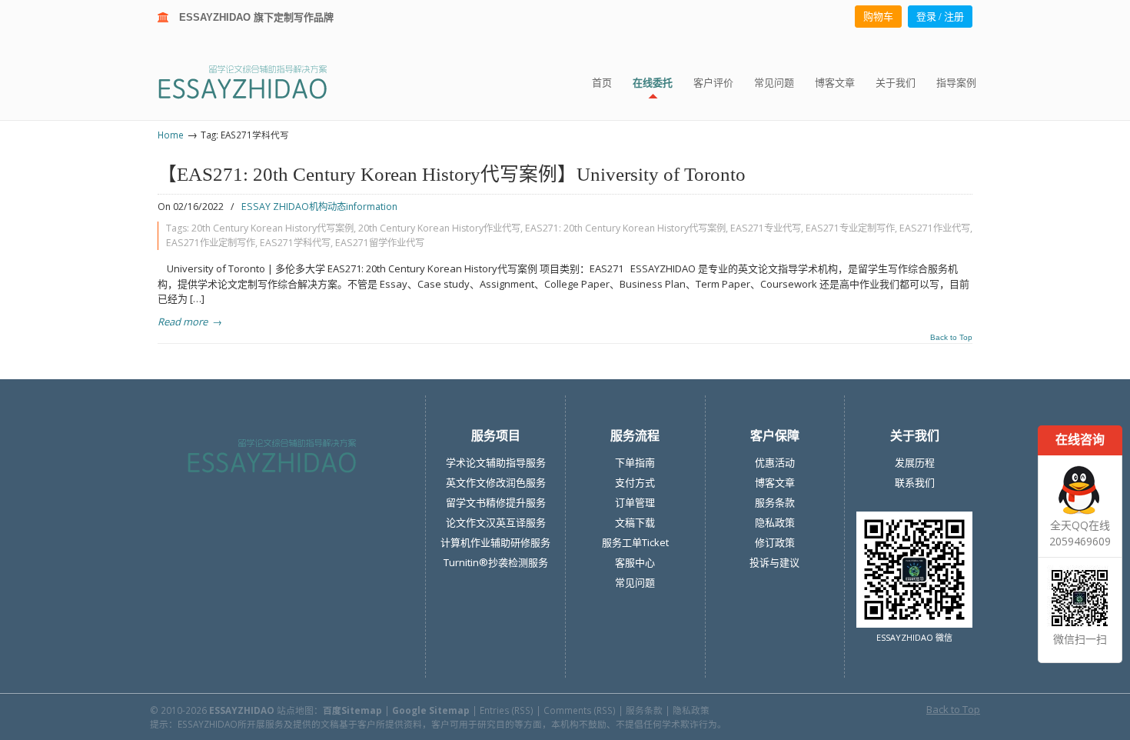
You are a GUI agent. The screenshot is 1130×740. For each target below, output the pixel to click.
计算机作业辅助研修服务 (495, 542)
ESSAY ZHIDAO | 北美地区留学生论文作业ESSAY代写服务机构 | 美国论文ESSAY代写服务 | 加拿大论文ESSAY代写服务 (256, 81)
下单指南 (635, 462)
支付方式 (635, 482)
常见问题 (635, 582)
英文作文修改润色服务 (496, 482)
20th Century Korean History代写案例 (272, 228)
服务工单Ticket (635, 542)
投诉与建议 (774, 562)
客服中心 (635, 562)
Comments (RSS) (579, 710)
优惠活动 (775, 462)
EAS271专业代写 (765, 228)
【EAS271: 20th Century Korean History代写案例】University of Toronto (452, 174)
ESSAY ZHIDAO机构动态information (319, 206)
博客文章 (775, 482)
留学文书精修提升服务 (496, 502)
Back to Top (951, 338)
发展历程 (915, 462)
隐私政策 (775, 522)
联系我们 (915, 482)
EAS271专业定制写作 (850, 228)
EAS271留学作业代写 (379, 242)
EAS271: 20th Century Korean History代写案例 (625, 228)
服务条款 (775, 502)
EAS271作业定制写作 (210, 242)
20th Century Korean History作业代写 (439, 228)
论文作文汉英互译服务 (496, 522)
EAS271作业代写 (934, 228)
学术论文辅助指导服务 (496, 462)
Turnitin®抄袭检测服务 (496, 562)
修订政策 (775, 542)
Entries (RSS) (506, 710)
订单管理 (635, 502)
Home (171, 134)
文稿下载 (635, 522)
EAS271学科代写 (295, 242)
